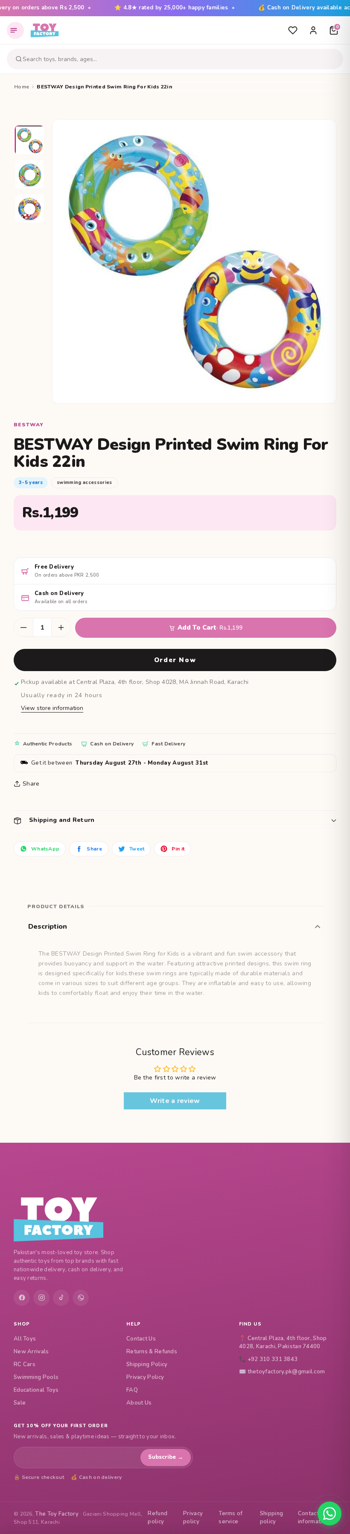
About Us (139, 1403)
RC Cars (24, 1364)
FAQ (132, 1390)
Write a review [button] (175, 1101)
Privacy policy (193, 1518)
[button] (175, 820)
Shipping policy (271, 1518)
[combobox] (181, 59)
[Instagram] (41, 1298)
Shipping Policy (147, 1364)
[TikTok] (61, 1298)
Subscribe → (165, 1457)
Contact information (313, 1518)
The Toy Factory (57, 1514)
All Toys (25, 1339)
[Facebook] (22, 1298)
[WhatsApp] (81, 1298)
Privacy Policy (145, 1377)
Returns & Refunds (151, 1351)
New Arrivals (31, 1351)
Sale (20, 1403)
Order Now (175, 660)
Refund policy (157, 1518)
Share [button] (31, 784)
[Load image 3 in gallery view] (30, 209)
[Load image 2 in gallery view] (30, 174)
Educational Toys (36, 1390)
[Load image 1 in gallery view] (30, 140)
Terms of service (230, 1518)
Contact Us (141, 1339)
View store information (52, 708)
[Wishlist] (292, 30)
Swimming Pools (36, 1377)
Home (21, 86)
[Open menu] (15, 30)
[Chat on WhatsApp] (329, 1513)
